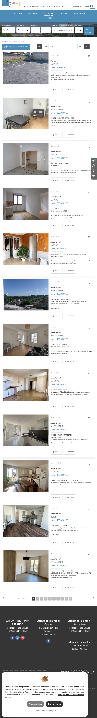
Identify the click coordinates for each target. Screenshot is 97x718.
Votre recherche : (7, 25)
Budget (33, 25)
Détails (57, 89)
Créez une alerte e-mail (18, 46)
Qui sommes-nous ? (76, 6)
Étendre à (78, 25)
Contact (86, 6)
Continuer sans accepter (45, 710)
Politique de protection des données (24, 670)
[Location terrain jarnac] (25, 68)
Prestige (64, 13)
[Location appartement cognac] (25, 385)
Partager (70, 89)
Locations (32, 13)
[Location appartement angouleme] (25, 113)
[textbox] (64, 30)
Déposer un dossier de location (48, 15)
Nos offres (17, 13)
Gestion (42, 6)
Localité (54, 25)
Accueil (26, 6)
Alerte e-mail (34, 6)
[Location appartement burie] (25, 521)
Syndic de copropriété (53, 6)
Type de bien (20, 25)
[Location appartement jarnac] (25, 159)
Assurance (65, 6)
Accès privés (79, 13)
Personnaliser (35, 704)
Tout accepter (54, 704)
